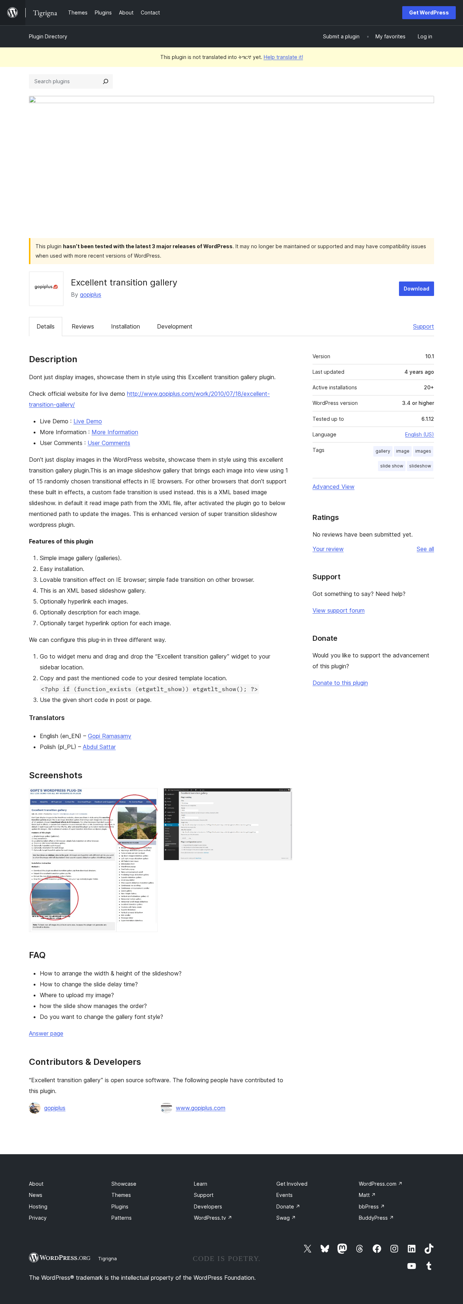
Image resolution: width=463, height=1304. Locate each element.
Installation (125, 326)
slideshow (420, 466)
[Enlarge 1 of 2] (148, 797)
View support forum (339, 610)
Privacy (38, 1218)
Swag (286, 1218)
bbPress (372, 1206)
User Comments (109, 442)
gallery (382, 451)
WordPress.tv (213, 1218)
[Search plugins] (105, 81)
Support (423, 326)
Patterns (121, 1218)
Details (46, 326)
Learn (200, 1184)
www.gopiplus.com (200, 1108)
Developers (208, 1206)
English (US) (419, 434)
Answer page (46, 1033)
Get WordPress (429, 12)
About (36, 1184)
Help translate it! (283, 57)
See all (425, 548)
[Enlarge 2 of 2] (282, 797)
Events (284, 1195)
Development (174, 326)
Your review (328, 548)
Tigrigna (107, 1258)
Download (416, 288)
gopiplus (90, 294)
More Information (115, 432)
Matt (367, 1195)
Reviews (83, 326)
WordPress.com (381, 1184)
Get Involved (291, 1184)
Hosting (38, 1206)
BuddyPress (376, 1218)
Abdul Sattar (99, 746)
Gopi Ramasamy (109, 736)
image (402, 451)
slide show (391, 466)
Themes (121, 1195)
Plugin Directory (48, 36)
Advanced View (333, 486)
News (35, 1195)
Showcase (123, 1184)
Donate (288, 1206)
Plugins (119, 1206)
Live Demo (87, 421)
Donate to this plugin (340, 682)
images (423, 451)
